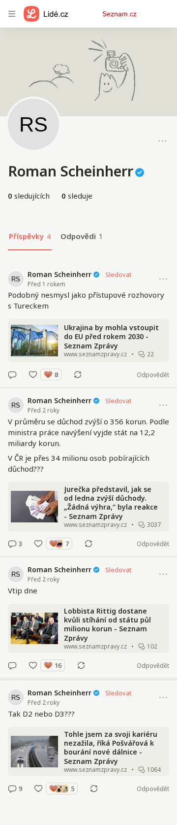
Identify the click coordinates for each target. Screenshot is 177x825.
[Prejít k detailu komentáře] (12, 374)
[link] (88, 324)
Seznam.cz (119, 14)
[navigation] (12, 14)
